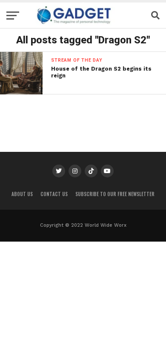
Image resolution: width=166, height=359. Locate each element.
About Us (22, 194)
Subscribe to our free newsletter (115, 194)
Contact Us (54, 194)
